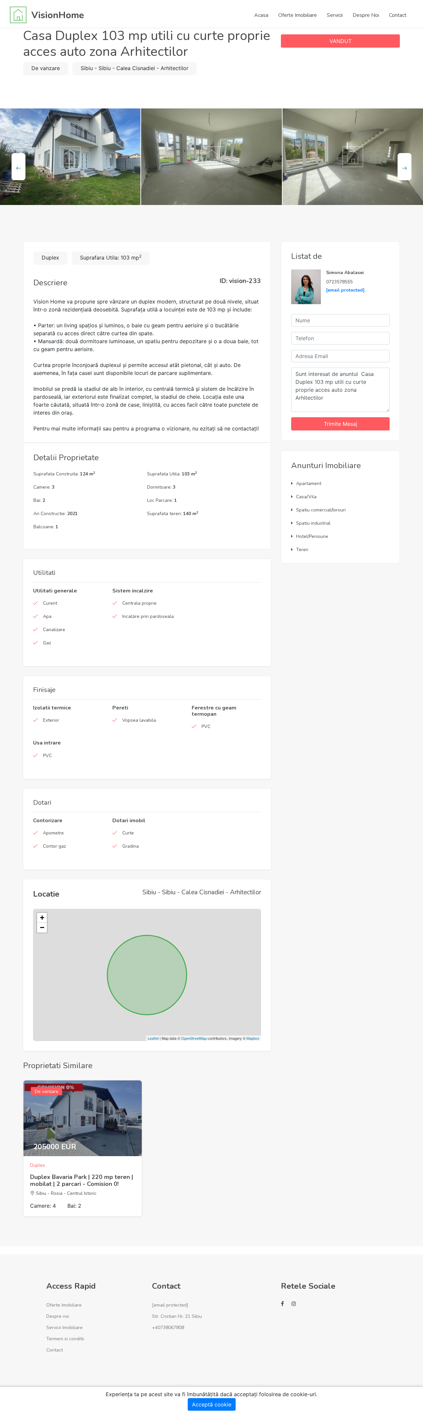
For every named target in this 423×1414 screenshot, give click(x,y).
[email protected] (345, 290)
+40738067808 (168, 1327)
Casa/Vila (306, 497)
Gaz (47, 643)
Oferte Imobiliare (64, 1305)
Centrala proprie (139, 603)
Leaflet (153, 1038)
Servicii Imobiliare (64, 1327)
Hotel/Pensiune (312, 536)
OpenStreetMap (194, 1038)
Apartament (308, 483)
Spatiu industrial (313, 523)
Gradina (130, 846)
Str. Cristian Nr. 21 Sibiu (177, 1316)
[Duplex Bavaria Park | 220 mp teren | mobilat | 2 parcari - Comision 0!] (82, 1118)
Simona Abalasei (345, 272)
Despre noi (57, 1316)
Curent (50, 603)
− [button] (42, 927)
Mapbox (253, 1038)
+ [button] (42, 917)
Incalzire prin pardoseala (148, 616)
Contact (54, 1350)
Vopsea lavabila (139, 720)
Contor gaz (54, 846)
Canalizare (54, 629)
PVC (206, 726)
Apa (47, 616)
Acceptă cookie (211, 1404)
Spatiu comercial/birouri (321, 510)
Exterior (51, 720)
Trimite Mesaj (340, 424)
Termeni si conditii (65, 1339)
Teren (302, 549)
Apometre (53, 833)
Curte (128, 833)
